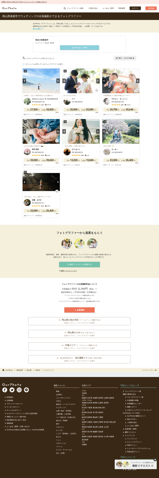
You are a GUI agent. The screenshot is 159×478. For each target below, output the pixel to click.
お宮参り (59, 394)
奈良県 (106, 422)
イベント (59, 446)
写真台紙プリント (133, 452)
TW (12, 389)
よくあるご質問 (108, 8)
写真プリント (132, 445)
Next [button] (58, 80)
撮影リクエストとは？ (69, 271)
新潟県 (84, 412)
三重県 (100, 417)
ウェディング (61, 407)
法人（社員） (61, 453)
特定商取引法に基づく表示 (16, 420)
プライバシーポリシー (15, 404)
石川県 (95, 412)
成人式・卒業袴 (62, 420)
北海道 (84, 393)
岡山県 (95, 427)
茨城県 (84, 403)
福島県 (111, 398)
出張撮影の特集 (133, 400)
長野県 (106, 403)
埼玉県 (84, 408)
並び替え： (124, 58)
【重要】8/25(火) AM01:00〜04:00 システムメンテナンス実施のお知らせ (24, 2)
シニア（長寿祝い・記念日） (66, 433)
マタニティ (60, 427)
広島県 (100, 427)
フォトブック (132, 439)
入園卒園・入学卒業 (63, 414)
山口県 (106, 427)
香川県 (89, 432)
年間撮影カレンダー (134, 404)
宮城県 (95, 398)
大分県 (106, 436)
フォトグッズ (130, 435)
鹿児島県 (85, 440)
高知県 (100, 432)
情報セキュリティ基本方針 (16, 417)
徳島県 (84, 432)
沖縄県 (84, 444)
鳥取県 (84, 427)
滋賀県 (84, 422)
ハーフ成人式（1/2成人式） (66, 417)
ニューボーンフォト (63, 398)
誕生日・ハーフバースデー (66, 404)
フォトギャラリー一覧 (135, 397)
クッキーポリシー (13, 407)
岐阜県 (84, 417)
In (19, 389)
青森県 (84, 398)
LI (26, 389)
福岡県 (84, 436)
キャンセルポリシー (14, 410)
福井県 (100, 412)
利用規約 (10, 397)
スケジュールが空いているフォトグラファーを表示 (44, 64)
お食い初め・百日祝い (64, 411)
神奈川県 (101, 408)
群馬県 (95, 403)
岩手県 (89, 398)
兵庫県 (100, 422)
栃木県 (89, 403)
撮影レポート (132, 407)
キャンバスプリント (134, 442)
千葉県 (89, 408)
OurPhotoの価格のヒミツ (136, 416)
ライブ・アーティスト (64, 450)
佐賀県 (89, 436)
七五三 (58, 401)
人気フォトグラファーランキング (139, 410)
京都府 (89, 422)
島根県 (89, 427)
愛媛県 (95, 432)
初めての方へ (132, 419)
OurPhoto (11, 384)
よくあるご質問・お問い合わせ (18, 426)
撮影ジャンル (59, 385)
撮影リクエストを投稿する (80, 264)
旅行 (57, 424)
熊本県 (100, 436)
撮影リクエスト (130, 432)
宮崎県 (111, 436)
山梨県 (100, 403)
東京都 (95, 408)
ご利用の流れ (93, 8)
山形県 (106, 398)
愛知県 (95, 417)
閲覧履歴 (121, 8)
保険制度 (10, 423)
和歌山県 (112, 422)
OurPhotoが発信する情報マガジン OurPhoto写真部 (25, 430)
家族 (57, 391)
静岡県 (89, 417)
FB (4, 389)
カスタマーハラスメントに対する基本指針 (22, 413)
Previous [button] (24, 80)
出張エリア (86, 385)
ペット (58, 440)
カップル (59, 430)
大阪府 (95, 422)
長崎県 (95, 436)
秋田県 (100, 398)
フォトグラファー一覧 (133, 391)
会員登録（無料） (131, 429)
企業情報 (10, 400)
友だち (58, 437)
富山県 (89, 412)
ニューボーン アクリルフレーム (138, 448)
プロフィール (61, 443)
